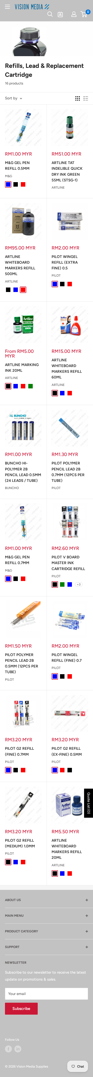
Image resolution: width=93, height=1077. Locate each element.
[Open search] (50, 14)
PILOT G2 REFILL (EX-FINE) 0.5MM (67, 751)
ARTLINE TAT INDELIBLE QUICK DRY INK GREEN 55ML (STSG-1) (67, 171)
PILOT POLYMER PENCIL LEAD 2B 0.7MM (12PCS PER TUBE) (68, 472)
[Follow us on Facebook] (8, 1048)
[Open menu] (7, 7)
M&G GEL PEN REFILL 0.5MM (17, 166)
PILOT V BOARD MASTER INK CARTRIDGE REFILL (68, 563)
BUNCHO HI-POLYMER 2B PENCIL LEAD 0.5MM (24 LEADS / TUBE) (23, 472)
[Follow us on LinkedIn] (17, 1048)
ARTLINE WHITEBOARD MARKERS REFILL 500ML (20, 265)
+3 (79, 584)
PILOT (56, 275)
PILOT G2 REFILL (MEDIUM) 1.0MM (20, 843)
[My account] (73, 14)
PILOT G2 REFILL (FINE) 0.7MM (19, 751)
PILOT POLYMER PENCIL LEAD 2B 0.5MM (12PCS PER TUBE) (21, 663)
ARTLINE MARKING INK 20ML (22, 368)
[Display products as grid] (77, 98)
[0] (84, 14)
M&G (8, 176)
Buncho (12, 488)
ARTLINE (58, 187)
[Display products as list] (86, 98)
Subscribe (21, 1008)
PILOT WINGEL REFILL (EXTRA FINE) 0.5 (65, 262)
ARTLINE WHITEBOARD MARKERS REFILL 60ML (67, 369)
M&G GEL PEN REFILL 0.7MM (17, 560)
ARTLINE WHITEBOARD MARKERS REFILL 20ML (67, 849)
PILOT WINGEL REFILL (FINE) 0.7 (67, 658)
